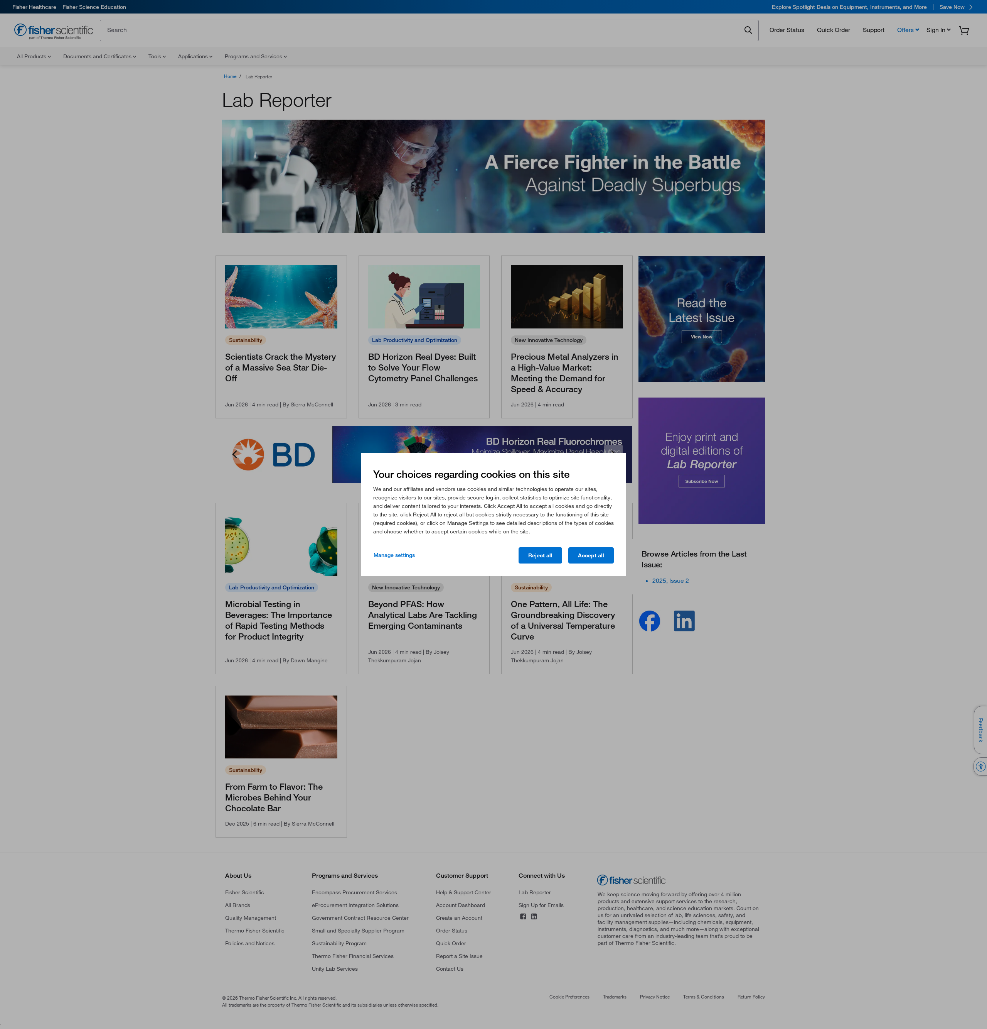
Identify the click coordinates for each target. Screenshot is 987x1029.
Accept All (591, 555)
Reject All (540, 555)
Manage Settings (394, 555)
